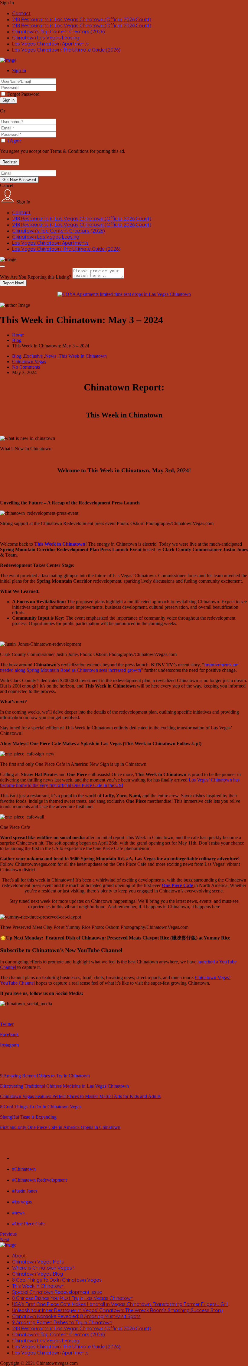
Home (18, 334)
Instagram (9, 1044)
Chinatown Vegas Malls (38, 1262)
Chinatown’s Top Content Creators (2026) (58, 31)
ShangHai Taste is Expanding (28, 1117)
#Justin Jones (24, 1191)
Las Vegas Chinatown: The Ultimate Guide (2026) (66, 50)
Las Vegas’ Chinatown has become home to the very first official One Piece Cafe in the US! (120, 782)
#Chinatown (24, 1169)
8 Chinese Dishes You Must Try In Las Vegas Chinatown (72, 1298)
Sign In (19, 70)
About (19, 1256)
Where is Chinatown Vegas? (43, 1268)
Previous (8, 1234)
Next (4, 1239)
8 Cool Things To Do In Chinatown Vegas (40, 1106)
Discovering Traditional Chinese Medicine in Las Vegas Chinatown (64, 1086)
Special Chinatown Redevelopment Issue (57, 1292)
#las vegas (22, 1201)
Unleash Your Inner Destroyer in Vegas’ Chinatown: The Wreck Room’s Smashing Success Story (117, 1310)
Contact (21, 13)
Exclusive (33, 356)
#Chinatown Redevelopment (39, 1180)
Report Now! (13, 283)
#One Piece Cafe (28, 1223)
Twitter (7, 1024)
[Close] (2, 266)
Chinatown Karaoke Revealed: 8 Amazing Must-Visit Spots (76, 1316)
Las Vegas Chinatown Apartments (50, 44)
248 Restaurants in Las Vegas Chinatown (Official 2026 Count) (81, 19)
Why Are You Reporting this (35, 277)
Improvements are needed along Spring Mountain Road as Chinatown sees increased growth (119, 667)
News (50, 356)
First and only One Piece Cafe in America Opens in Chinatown (60, 1127)
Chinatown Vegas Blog (37, 1274)
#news (18, 1212)
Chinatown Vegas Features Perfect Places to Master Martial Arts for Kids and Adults (80, 1096)
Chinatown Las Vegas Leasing (45, 38)
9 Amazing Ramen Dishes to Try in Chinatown (45, 1075)
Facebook (9, 1034)
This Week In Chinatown (83, 356)
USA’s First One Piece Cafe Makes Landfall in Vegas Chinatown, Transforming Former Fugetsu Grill (120, 1304)
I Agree (14, 140)
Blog (16, 340)
